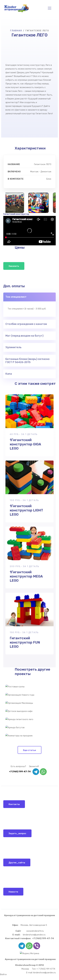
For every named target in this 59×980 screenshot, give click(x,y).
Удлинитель (13, 347)
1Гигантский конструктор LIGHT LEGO (26, 510)
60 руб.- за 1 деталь (24, 434)
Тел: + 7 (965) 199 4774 (43, 969)
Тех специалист (15, 296)
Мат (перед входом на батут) (24, 335)
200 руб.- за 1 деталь (24, 566)
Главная (16, 30)
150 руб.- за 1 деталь (24, 632)
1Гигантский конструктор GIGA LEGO (25, 444)
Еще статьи (29, 750)
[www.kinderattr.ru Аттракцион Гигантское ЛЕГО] (11, 203)
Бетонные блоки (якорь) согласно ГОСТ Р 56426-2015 (27, 360)
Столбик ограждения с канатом (26, 324)
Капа (8, 373)
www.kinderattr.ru (35, 931)
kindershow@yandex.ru (34, 934)
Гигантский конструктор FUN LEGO (25, 642)
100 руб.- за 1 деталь (24, 500)
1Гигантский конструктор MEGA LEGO (26, 576)
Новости (13, 891)
